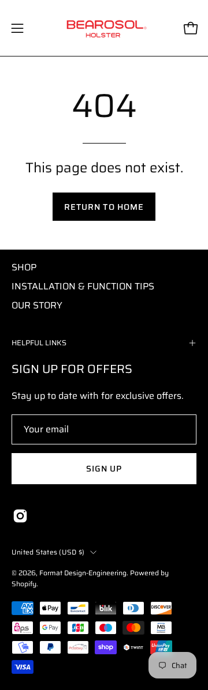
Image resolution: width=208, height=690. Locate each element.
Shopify (24, 583)
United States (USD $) (48, 551)
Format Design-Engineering (83, 572)
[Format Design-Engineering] (104, 28)
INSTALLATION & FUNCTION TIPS (83, 286)
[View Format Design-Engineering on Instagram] (20, 516)
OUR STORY (37, 305)
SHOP (24, 267)
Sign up (104, 468)
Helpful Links (39, 343)
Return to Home (104, 207)
